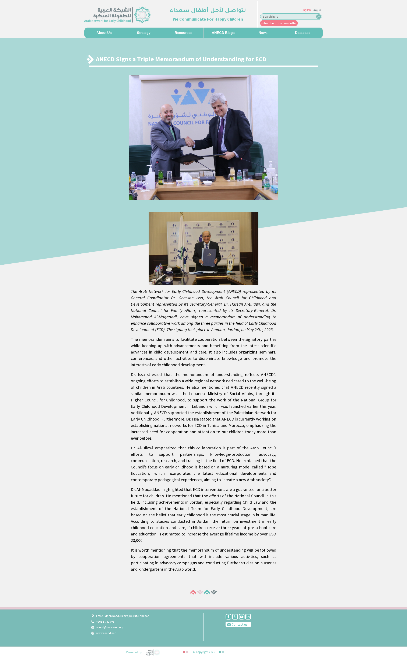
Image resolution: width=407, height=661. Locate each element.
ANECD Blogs (223, 33)
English (306, 10)
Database (302, 33)
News (263, 33)
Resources (183, 33)
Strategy (144, 33)
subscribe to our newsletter (279, 23)
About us (104, 33)
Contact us (239, 624)
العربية (318, 10)
